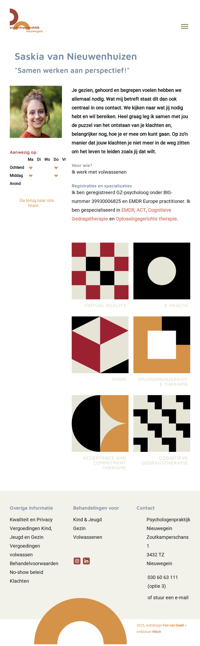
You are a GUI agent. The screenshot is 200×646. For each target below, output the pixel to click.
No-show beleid (26, 572)
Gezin (79, 528)
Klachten (19, 581)
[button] (77, 561)
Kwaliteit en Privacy (31, 519)
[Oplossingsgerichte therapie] (161, 353)
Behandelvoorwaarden (34, 563)
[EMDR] (100, 353)
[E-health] (161, 277)
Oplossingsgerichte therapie (146, 219)
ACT (141, 210)
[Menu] (184, 26)
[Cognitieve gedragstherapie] (161, 434)
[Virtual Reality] (100, 277)
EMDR (127, 210)
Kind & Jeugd (87, 519)
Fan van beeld (173, 625)
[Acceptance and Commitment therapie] (100, 434)
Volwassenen (87, 537)
